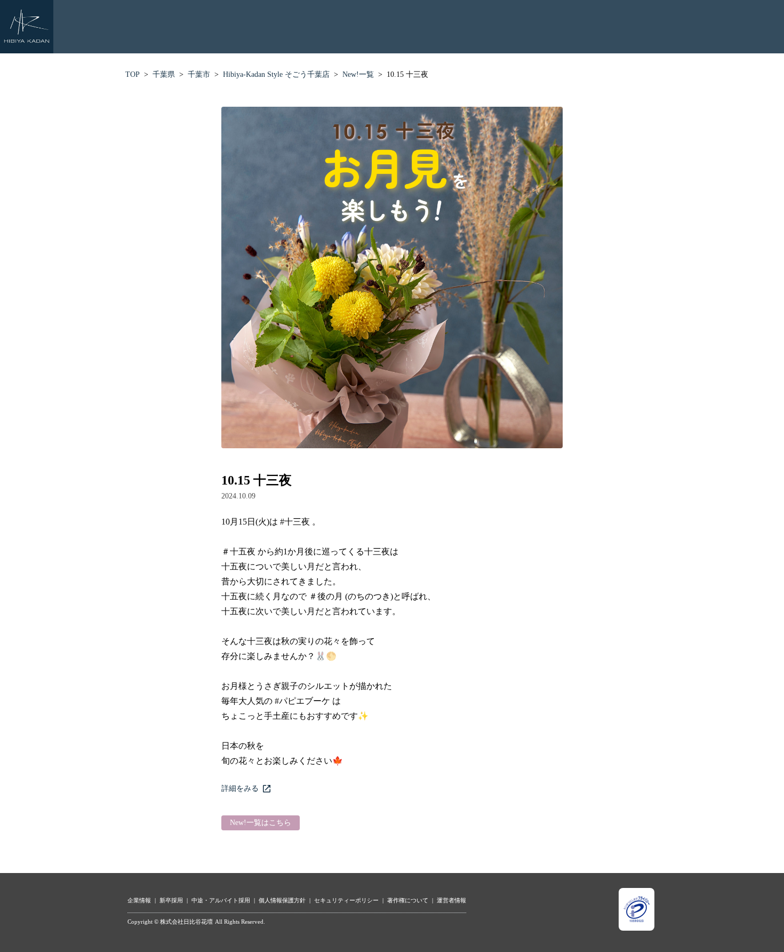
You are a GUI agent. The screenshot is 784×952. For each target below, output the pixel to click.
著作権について (407, 900)
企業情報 (139, 900)
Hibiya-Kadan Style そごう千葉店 (276, 74)
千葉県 (164, 74)
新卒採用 (171, 900)
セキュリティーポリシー (346, 900)
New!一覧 (358, 74)
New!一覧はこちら (260, 823)
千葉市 (199, 74)
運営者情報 (451, 900)
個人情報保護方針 (282, 900)
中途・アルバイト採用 (220, 900)
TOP (132, 74)
